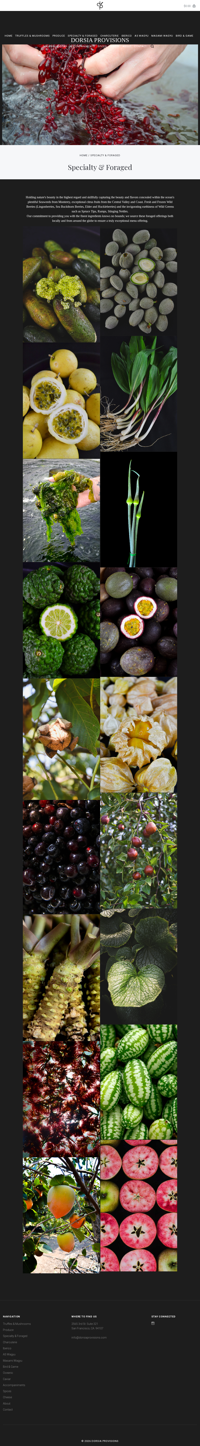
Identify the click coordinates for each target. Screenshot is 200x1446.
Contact (140, 46)
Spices (102, 46)
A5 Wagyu (142, 35)
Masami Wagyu (162, 35)
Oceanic (49, 46)
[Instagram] (152, 1323)
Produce (59, 35)
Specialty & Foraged (83, 35)
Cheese (115, 46)
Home (8, 35)
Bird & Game (184, 35)
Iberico (126, 35)
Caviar (62, 46)
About (127, 46)
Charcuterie (109, 35)
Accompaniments (82, 46)
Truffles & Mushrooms (32, 35)
